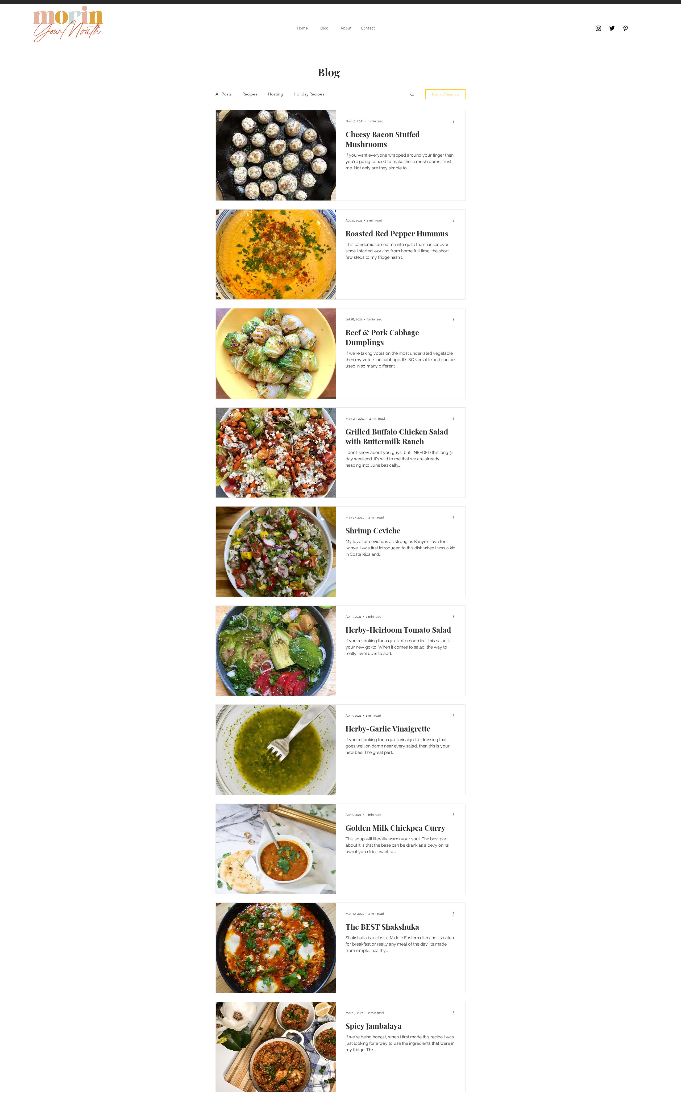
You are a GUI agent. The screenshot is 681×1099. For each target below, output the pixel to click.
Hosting (275, 94)
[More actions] (455, 121)
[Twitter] (612, 28)
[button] (412, 95)
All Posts (223, 94)
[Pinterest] (625, 28)
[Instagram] (598, 28)
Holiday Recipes (309, 94)
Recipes (249, 94)
